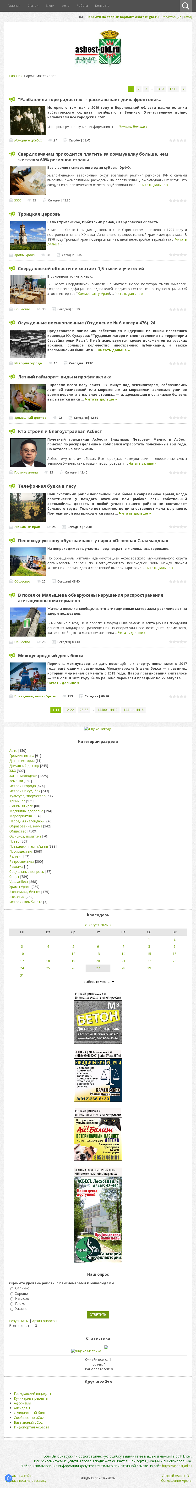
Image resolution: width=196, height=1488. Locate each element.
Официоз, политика (25, 836)
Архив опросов (44, 1320)
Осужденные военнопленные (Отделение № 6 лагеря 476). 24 (86, 323)
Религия (15, 856)
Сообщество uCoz (29, 1417)
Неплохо (22, 1298)
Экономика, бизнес (24, 891)
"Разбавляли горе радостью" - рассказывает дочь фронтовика (90, 99)
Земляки (16, 780)
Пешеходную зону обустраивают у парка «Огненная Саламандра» (93, 540)
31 (22, 975)
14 (123, 953)
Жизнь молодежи (23, 775)
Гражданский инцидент (32, 1393)
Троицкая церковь (39, 214)
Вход (188, 17)
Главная (15, 75)
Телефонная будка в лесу (47, 486)
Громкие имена (26, 472)
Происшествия (21, 851)
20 (98, 961)
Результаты (18, 1320)
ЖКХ (17, 200)
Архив (186, 1480)
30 (174, 968)
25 (48, 968)
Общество (22, 309)
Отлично (22, 1288)
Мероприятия (20, 816)
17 (22, 961)
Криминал (17, 801)
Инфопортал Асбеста (31, 1427)
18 (48, 961)
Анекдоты (22, 1408)
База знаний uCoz (28, 1422)
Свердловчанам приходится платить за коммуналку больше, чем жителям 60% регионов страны (93, 157)
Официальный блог (29, 1412)
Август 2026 (98, 925)
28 (123, 968)
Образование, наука (25, 826)
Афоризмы (22, 1403)
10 (22, 953)
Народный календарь (26, 821)
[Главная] (98, 66)
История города (28, 363)
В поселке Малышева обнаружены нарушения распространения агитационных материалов (90, 598)
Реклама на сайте (19, 1475)
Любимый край (27, 527)
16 (174, 953)
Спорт (14, 876)
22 (149, 961)
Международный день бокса (50, 655)
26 (73, 968)
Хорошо (21, 1293)
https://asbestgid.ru (177, 1466)
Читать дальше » (133, 126)
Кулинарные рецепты (31, 1398)
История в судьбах (28, 140)
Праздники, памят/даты (35, 696)
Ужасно (21, 1308)
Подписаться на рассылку (25, 1480)
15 (149, 953)
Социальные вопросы (26, 871)
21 (123, 961)
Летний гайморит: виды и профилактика (65, 377)
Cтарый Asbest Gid (176, 1475)
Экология (17, 896)
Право (14, 841)
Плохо (20, 1303)
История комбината (25, 901)
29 (149, 968)
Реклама (16, 866)
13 (98, 953)
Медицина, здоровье (26, 811)
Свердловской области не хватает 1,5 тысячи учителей (81, 268)
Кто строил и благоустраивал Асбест (60, 431)
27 (98, 968)
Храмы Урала (24, 255)
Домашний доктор (30, 417)
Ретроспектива (21, 861)
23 (174, 961)
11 (48, 953)
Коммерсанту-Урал (93, 293)
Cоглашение (171, 1480)
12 (73, 953)
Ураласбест (18, 881)
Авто (13, 750)
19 (73, 961)
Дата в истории (22, 760)
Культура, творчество (27, 796)
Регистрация (171, 17)
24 (22, 968)
